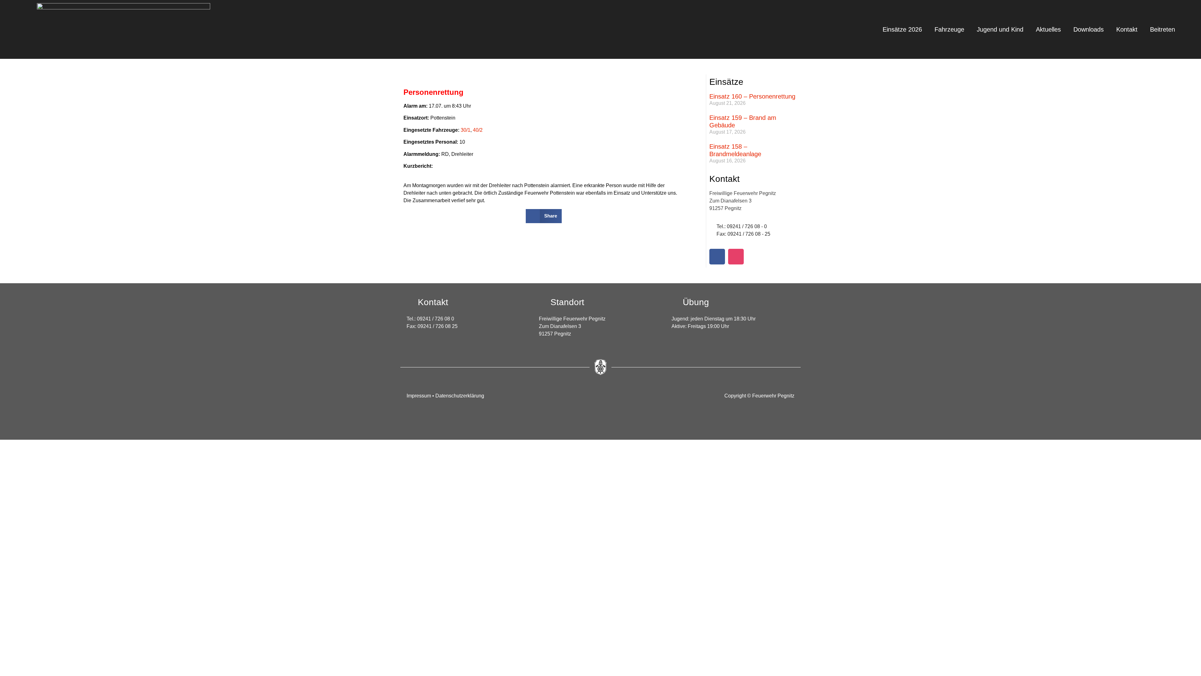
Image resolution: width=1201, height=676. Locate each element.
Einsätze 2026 (902, 29)
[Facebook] (717, 256)
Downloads (1088, 29)
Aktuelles (1048, 29)
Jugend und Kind (1000, 29)
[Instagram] (736, 256)
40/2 (478, 130)
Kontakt (1127, 29)
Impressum (419, 395)
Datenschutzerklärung (459, 395)
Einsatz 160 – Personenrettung (752, 96)
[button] (544, 216)
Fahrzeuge (949, 29)
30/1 (465, 130)
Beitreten (1162, 29)
